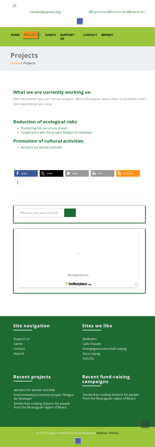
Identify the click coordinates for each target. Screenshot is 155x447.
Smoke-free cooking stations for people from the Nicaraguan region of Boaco (42, 405)
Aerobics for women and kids (41, 147)
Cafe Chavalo (92, 344)
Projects (31, 35)
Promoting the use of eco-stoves (44, 128)
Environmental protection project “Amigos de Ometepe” (44, 397)
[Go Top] (145, 424)
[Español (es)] (98, 11)
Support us (67, 35)
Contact (89, 35)
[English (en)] (136, 11)
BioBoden (90, 339)
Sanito (50, 35)
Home (15, 35)
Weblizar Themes (107, 433)
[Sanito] (79, 5)
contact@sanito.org (45, 12)
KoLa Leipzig (91, 353)
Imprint (106, 35)
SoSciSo (88, 358)
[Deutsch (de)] (117, 11)
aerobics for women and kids (34, 390)
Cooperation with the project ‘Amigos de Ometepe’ (56, 132)
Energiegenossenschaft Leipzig (104, 349)
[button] (26, 173)
